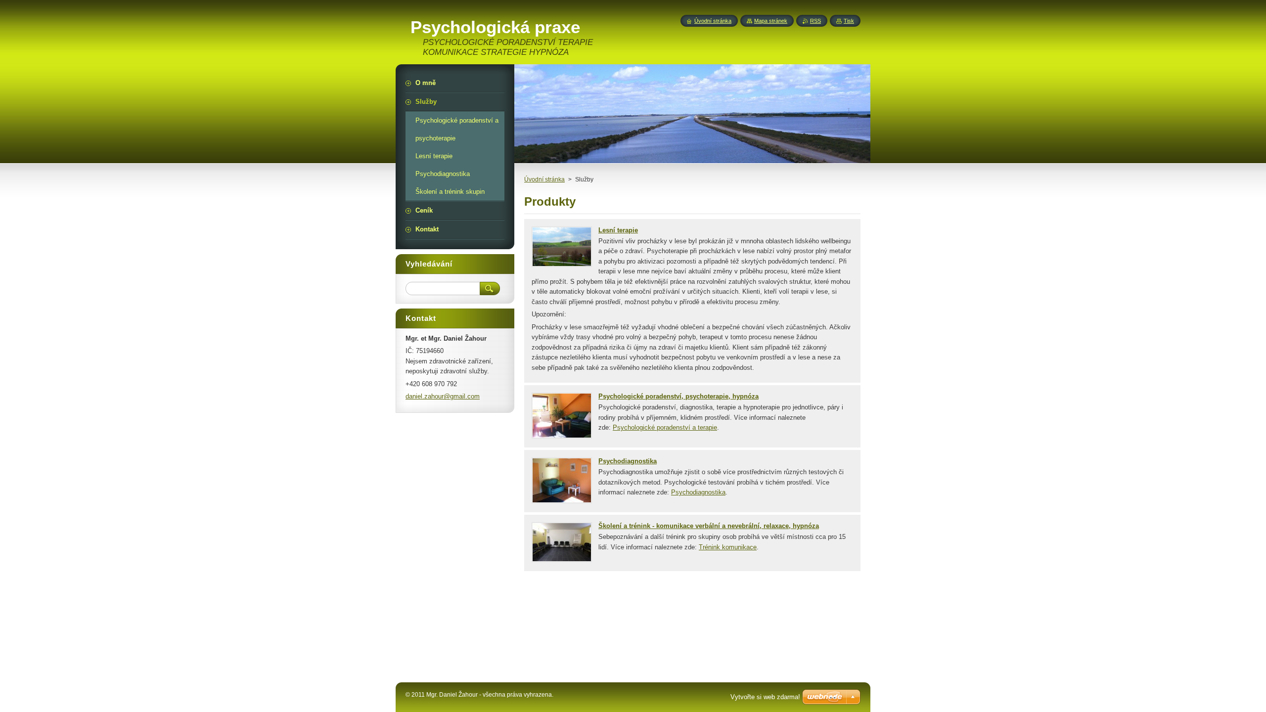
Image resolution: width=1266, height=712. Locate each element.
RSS (815, 21)
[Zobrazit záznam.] (562, 264)
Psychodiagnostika (627, 461)
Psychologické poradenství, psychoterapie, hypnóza (678, 396)
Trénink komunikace (728, 547)
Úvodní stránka (544, 179)
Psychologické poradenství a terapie (665, 427)
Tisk (849, 21)
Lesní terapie (618, 230)
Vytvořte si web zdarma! (765, 697)
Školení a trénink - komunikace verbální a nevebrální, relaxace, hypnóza (708, 526)
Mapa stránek (770, 21)
